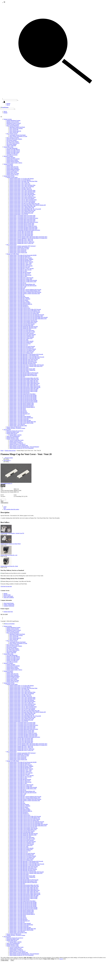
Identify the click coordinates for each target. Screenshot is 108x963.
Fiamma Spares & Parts (9, 176)
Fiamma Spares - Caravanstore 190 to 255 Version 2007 (22, 217)
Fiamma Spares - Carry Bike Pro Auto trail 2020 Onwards (22, 285)
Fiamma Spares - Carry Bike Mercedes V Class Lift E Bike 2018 (24, 358)
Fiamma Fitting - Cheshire (15, 434)
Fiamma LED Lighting (11, 172)
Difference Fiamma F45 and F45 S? (14, 430)
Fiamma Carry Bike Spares (12, 253)
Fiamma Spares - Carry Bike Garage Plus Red (20, 420)
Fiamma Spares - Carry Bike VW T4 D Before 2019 (21, 347)
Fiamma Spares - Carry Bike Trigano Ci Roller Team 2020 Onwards (25, 292)
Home (2, 450)
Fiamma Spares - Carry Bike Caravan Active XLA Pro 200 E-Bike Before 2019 (28, 318)
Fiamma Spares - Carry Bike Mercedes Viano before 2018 (22, 360)
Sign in (8, 104)
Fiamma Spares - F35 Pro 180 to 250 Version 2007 (21, 232)
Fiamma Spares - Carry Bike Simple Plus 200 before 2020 (22, 327)
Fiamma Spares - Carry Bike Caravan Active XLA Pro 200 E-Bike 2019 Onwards (28, 317)
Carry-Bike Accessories (11, 154)
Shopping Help (7, 594)
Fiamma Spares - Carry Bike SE (16, 294)
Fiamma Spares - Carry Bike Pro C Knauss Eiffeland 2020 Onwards (25, 289)
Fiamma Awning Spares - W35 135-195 (18, 214)
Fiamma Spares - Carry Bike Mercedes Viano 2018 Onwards (23, 359)
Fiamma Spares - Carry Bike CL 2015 (18, 276)
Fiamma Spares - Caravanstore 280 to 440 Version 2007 (22, 220)
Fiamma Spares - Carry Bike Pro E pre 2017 (19, 267)
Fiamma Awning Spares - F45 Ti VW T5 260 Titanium (22, 202)
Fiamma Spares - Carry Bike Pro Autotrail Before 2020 (22, 284)
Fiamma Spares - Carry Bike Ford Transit (19, 367)
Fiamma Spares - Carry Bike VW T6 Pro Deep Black (21, 330)
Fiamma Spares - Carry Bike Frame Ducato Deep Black (22, 394)
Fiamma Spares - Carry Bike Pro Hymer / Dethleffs (21, 259)
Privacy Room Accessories (12, 137)
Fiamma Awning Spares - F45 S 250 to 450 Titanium (21, 193)
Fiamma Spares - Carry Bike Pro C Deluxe (19, 301)
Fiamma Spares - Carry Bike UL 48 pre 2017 (19, 273)
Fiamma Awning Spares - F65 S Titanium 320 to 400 (21, 211)
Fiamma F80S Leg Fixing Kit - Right (9, 566)
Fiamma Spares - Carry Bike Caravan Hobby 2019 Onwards (23, 321)
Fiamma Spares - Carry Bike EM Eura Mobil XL (20, 304)
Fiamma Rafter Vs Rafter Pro (16, 442)
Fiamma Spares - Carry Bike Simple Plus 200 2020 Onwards (23, 326)
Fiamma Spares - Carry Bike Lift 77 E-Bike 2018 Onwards (23, 280)
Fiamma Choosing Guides (12, 438)
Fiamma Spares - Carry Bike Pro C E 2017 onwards (21, 268)
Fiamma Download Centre (12, 432)
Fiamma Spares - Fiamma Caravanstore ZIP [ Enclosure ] (22, 246)
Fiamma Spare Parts (8, 611)
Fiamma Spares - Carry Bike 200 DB (18, 411)
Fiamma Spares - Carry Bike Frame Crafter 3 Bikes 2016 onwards (24, 386)
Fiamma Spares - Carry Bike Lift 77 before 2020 (20, 279)
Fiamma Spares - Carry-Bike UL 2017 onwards (20, 269)
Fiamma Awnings (8, 119)
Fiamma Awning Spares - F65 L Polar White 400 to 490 (22, 206)
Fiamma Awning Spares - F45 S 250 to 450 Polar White (22, 191)
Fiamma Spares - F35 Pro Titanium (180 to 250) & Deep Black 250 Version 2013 (28, 236)
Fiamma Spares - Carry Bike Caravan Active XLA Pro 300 (23, 320)
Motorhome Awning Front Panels (17, 127)
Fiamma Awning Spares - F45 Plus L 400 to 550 (20, 189)
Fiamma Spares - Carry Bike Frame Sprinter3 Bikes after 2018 (23, 378)
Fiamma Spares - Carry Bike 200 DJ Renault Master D (22, 407)
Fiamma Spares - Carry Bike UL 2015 (18, 271)
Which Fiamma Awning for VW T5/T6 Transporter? (21, 448)
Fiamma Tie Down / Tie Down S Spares (15, 428)
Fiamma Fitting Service (11, 433)
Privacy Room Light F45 (15, 131)
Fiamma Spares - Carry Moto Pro (17, 424)
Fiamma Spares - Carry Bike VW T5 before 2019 (20, 338)
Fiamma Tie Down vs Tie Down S (17, 444)
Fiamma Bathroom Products (12, 169)
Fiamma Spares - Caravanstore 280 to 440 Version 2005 (22, 219)
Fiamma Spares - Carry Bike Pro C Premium (19, 298)
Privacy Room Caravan (11, 133)
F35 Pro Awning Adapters (12, 141)
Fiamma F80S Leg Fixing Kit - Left (9, 555)
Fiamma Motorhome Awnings (13, 120)
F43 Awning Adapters (11, 140)
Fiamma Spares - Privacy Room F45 (17, 250)
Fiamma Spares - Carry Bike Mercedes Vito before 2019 (22, 363)
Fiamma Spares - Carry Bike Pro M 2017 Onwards (21, 261)
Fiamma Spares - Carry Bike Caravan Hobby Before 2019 (22, 322)
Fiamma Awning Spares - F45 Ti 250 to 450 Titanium (21, 198)
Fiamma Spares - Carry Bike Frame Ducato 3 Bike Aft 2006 (23, 391)
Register (8, 103)
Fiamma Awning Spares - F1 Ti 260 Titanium (19, 180)
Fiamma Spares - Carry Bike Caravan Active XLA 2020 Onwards (24, 312)
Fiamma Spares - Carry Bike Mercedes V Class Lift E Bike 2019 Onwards (26, 357)
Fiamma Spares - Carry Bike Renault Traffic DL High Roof (23, 375)
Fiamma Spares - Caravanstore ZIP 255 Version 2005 (21, 223)
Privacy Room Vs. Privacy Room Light (18, 445)
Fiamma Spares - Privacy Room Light (18, 252)
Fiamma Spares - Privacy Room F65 (17, 251)
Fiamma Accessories (8, 164)
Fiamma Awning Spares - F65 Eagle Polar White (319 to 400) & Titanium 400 (27, 205)
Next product (7, 460)
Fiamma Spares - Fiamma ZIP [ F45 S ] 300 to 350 (21, 240)
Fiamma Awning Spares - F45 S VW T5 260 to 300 (21, 195)
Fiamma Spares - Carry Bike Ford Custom (19, 371)
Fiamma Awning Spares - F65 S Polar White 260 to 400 (22, 210)
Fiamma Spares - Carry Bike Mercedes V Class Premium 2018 (23, 355)
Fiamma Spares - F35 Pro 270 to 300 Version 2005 (21, 234)
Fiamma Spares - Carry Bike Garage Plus (19, 419)
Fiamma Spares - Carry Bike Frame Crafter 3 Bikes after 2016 (23, 384)
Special (61, 958)
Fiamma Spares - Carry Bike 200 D (17, 408)
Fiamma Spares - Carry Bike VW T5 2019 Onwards (21, 337)
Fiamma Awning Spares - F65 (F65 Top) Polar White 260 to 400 (24, 203)
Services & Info (7, 429)
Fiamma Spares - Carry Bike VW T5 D (18, 345)
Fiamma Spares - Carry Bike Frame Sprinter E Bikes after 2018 (24, 379)
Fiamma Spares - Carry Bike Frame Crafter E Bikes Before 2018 (24, 383)
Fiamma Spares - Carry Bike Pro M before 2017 (20, 260)
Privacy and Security (8, 596)
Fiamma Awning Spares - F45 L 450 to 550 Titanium (21, 186)
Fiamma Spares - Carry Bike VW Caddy (18, 339)
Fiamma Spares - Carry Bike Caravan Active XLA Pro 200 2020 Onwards (26, 314)
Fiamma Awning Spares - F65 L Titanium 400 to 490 (21, 207)
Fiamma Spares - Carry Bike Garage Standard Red (21, 417)
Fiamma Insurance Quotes (12, 437)
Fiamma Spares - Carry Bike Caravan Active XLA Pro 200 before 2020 (26, 316)
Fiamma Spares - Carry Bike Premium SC (19, 306)
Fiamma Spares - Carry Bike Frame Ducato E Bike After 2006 (23, 388)
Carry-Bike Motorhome (11, 148)
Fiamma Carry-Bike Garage (12, 152)
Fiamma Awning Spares (12, 177)
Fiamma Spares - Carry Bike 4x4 (17, 415)
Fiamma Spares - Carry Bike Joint (17, 296)
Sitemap (5, 593)
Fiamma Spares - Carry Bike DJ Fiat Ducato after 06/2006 (22, 255)
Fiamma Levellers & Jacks (12, 170)
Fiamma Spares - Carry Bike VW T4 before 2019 (20, 342)
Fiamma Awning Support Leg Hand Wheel (11, 543)
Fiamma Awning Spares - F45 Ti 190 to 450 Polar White (22, 197)
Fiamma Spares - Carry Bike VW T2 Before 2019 (21, 353)
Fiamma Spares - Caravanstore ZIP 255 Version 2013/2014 (23, 226)
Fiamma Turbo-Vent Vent (12, 166)
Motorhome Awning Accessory (13, 123)
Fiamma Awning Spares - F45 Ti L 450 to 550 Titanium (22, 201)
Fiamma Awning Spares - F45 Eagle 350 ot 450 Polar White (23, 181)
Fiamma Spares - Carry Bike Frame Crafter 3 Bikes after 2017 (23, 380)
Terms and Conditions (9, 597)
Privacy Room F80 (13, 129)
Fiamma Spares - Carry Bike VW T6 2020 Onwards (21, 333)
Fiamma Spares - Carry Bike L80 (17, 288)
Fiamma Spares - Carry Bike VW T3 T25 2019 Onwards (22, 349)
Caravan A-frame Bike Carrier (16, 440)
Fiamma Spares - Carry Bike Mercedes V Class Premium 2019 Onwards (26, 354)
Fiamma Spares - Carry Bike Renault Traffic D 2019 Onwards (23, 372)
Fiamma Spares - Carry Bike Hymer (17, 283)
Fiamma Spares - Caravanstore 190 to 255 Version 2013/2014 (23, 218)
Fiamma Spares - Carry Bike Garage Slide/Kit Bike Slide (22, 421)
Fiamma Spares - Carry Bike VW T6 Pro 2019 (20, 329)
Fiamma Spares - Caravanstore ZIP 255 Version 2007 (21, 224)
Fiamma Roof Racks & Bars (13, 158)
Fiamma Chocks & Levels (15, 441)
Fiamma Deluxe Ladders (12, 160)
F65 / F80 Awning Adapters (12, 143)
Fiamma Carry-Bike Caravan (13, 150)
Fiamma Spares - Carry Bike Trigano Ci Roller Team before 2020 (24, 293)
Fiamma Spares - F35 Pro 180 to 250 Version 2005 (21, 231)
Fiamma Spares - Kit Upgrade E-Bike (18, 425)
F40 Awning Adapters (11, 144)
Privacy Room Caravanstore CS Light (18, 136)
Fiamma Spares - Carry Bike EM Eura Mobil (19, 302)
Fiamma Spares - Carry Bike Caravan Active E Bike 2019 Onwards (25, 309)
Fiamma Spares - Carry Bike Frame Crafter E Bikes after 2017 (23, 382)
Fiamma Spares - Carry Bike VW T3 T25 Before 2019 (22, 350)
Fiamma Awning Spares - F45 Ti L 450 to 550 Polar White (23, 199)
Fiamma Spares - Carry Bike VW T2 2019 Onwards (21, 351)
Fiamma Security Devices (12, 174)
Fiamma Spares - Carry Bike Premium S (18, 305)
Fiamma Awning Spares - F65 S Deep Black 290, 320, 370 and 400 (25, 209)
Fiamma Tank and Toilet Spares (13, 427)
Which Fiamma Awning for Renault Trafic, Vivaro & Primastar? (24, 446)
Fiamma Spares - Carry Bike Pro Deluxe (18, 300)
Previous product (8, 457)
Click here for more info (6, 586)
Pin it (5, 508)
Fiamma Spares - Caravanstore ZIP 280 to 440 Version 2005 (23, 227)
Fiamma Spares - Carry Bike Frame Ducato (19, 392)
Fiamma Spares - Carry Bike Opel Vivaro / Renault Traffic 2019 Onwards (26, 364)
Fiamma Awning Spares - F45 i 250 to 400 (19, 182)
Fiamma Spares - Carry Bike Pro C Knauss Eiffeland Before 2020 (24, 290)
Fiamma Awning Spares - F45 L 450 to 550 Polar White (22, 185)
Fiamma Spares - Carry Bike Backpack (18, 412)
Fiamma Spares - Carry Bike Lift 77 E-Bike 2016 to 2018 (22, 281)
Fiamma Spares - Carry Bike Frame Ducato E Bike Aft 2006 (23, 390)
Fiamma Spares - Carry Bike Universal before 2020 (21, 325)
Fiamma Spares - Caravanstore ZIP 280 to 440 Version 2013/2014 (24, 230)
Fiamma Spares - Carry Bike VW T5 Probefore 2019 (21, 335)
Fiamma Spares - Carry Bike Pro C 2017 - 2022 (20, 263)
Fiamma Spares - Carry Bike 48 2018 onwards (20, 272)
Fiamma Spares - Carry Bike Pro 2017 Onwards (20, 257)
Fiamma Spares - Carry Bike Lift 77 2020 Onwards (21, 277)
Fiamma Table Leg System (12, 173)
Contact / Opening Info (9, 604)
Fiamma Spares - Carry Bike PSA (17, 376)
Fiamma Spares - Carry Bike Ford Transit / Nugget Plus (22, 370)
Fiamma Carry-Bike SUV (12, 153)
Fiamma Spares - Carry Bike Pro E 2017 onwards (20, 265)
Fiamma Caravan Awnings (12, 121)
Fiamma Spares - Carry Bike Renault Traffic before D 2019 (23, 374)
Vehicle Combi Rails (11, 145)
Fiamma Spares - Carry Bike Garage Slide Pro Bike (21, 423)
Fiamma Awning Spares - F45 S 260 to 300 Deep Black (22, 194)
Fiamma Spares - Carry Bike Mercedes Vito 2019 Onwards (23, 362)
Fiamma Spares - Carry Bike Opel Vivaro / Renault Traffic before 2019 (25, 366)
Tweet (5, 506)
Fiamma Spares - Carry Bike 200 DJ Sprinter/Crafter (21, 403)
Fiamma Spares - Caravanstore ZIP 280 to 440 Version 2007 (23, 228)
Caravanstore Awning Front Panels (17, 135)
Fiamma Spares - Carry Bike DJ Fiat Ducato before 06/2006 (23, 400)
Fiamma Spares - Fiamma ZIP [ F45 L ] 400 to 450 (21, 239)
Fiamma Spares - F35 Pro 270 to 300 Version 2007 (21, 235)
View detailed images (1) (6, 483)
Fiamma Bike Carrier (8, 146)
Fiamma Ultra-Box (10, 157)
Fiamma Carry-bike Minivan (13, 149)
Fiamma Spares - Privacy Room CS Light (19, 248)
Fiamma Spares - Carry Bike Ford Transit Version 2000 (22, 368)
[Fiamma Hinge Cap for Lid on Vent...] (3, 486)
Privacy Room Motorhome (12, 125)
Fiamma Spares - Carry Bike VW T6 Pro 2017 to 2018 (22, 331)
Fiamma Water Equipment (12, 168)
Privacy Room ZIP (13, 132)
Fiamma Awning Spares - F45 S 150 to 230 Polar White (22, 190)
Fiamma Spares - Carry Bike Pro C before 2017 (20, 264)
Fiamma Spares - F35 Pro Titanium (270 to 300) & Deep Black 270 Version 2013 (28, 238)
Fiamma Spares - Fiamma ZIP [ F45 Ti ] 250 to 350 (21, 243)
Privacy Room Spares (11, 244)
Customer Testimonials (9, 605)
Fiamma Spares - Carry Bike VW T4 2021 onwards (21, 341)
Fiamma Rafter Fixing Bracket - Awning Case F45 (12, 533)
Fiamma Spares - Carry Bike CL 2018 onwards (20, 275)
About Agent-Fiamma (9, 603)
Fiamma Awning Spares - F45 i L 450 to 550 (19, 183)
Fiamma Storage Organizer (12, 161)
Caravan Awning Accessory (12, 124)
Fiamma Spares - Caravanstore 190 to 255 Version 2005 (22, 215)
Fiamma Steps (9, 165)
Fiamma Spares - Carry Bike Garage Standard (20, 416)
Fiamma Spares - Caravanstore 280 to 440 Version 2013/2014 (23, 222)
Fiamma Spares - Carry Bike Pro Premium (19, 297)
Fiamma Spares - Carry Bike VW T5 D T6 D (19, 343)
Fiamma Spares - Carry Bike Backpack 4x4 (19, 413)
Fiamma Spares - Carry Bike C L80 (17, 287)
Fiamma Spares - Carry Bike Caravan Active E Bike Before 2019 (24, 310)
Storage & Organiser (8, 156)
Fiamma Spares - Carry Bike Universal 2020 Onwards (22, 323)
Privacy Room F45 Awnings (16, 128)
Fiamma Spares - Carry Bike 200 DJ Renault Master (21, 405)
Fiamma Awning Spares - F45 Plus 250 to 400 (20, 187)
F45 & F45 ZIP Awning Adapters (14, 139)
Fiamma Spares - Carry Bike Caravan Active (19, 308)
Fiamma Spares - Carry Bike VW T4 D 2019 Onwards (22, 346)
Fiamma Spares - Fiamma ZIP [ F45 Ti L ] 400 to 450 (21, 242)
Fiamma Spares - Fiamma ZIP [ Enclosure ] (19, 247)
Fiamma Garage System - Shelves (14, 162)
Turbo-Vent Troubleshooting (13, 436)
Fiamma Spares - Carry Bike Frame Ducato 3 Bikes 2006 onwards (24, 387)
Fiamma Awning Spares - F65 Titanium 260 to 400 (21, 213)
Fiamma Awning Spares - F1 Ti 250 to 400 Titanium (21, 178)
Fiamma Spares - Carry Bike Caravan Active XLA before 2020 (24, 313)
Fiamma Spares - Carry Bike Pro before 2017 (19, 256)
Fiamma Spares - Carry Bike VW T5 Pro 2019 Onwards (22, 334)
